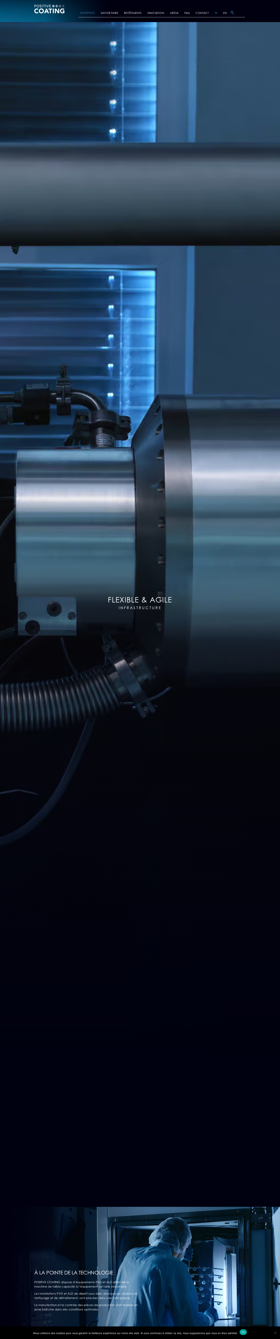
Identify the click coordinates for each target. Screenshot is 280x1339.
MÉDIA (174, 13)
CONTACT (202, 13)
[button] (232, 13)
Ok (243, 1332)
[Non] (275, 1333)
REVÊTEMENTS (133, 13)
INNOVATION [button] (155, 13)
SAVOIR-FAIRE (109, 13)
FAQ (187, 13)
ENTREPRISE (87, 13)
